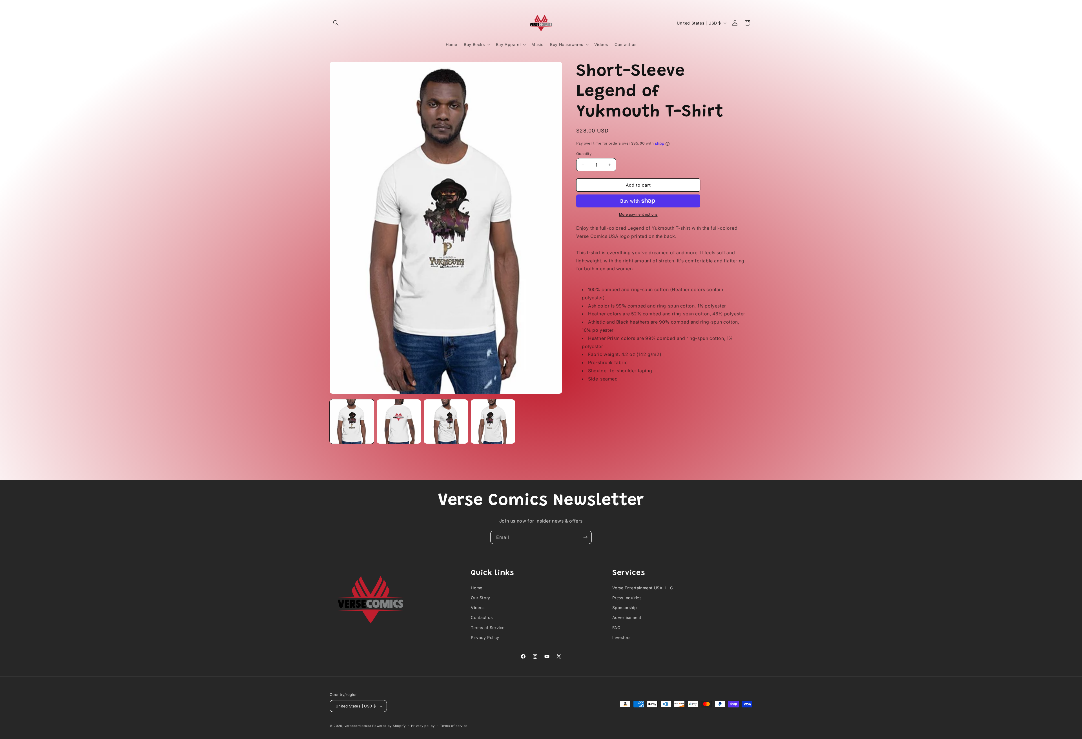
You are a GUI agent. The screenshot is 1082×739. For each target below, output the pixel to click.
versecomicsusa (358, 726)
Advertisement (627, 617)
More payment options (638, 214)
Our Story (480, 597)
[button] (336, 23)
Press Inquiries (627, 597)
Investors (621, 637)
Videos (478, 607)
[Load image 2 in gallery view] (399, 421)
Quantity (583, 153)
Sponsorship (624, 607)
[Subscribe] (585, 537)
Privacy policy (422, 726)
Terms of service (453, 726)
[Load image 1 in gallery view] (352, 421)
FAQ (616, 627)
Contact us (482, 617)
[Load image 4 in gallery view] (493, 421)
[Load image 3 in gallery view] (446, 421)
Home (476, 587)
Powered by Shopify (389, 726)
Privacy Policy (485, 637)
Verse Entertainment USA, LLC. (643, 587)
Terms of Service (488, 627)
